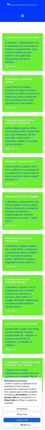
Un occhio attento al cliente (21, 323)
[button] (22, 15)
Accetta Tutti (22, 420)
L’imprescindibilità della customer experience (19, 121)
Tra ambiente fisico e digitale (22, 196)
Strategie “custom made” (20, 161)
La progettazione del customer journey (17, 280)
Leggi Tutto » (11, 66)
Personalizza (22, 409)
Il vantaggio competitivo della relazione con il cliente (22, 363)
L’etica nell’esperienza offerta (22, 37)
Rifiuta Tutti (22, 414)
